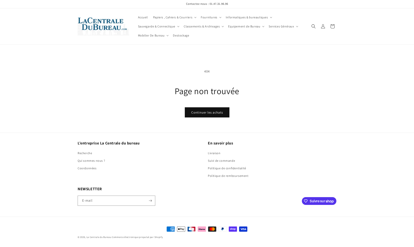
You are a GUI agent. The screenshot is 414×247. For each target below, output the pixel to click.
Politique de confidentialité (227, 168)
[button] (174, 17)
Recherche (85, 153)
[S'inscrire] (150, 201)
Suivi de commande (221, 161)
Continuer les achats (207, 112)
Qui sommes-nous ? (91, 161)
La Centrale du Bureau (99, 237)
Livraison (214, 153)
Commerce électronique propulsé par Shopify (137, 237)
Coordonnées (87, 168)
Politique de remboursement (228, 176)
